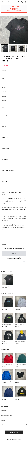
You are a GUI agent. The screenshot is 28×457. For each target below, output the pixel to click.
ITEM (2, 425)
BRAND (3, 420)
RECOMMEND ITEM (6, 415)
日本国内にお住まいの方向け (14, 258)
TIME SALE (4, 410)
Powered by (12, 442)
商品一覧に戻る (14, 432)
